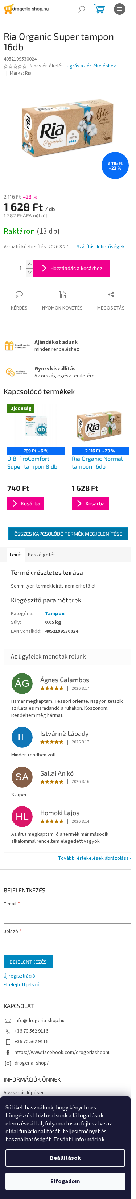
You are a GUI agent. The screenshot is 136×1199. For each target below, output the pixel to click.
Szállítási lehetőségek (101, 247)
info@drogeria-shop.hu (40, 1020)
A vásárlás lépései (23, 1092)
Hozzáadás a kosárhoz (76, 268)
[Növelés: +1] (29, 264)
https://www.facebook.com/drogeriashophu (63, 1052)
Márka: (21, 73)
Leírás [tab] (16, 555)
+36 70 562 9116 (31, 1031)
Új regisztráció (19, 976)
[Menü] (119, 9)
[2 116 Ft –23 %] (100, 425)
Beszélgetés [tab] (42, 555)
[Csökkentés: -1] (29, 272)
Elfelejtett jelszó (22, 985)
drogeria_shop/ (32, 1063)
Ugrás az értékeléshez (91, 66)
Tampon (55, 613)
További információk (78, 1140)
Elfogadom (65, 1181)
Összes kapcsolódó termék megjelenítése (68, 534)
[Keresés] (81, 9)
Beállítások (65, 1158)
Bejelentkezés (28, 962)
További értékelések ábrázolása (93, 858)
